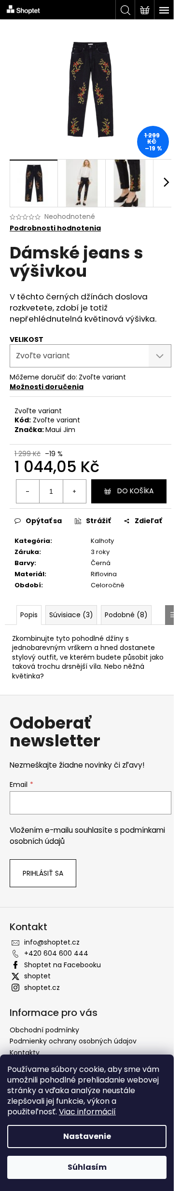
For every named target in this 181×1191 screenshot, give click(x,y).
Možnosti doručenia (47, 387)
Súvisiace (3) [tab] (71, 615)
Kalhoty (102, 540)
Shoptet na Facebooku (62, 965)
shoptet (37, 976)
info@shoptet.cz (52, 942)
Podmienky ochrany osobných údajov (73, 1041)
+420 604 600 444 (56, 953)
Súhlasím (87, 1167)
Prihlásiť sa (43, 873)
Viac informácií (87, 1111)
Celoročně (108, 585)
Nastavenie (87, 1136)
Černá (101, 563)
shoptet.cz (42, 987)
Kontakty (25, 1052)
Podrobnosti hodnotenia (55, 228)
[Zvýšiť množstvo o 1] (74, 491)
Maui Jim (60, 429)
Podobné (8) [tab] (126, 615)
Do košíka (135, 491)
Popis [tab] (29, 615)
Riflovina (104, 574)
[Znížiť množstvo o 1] (28, 491)
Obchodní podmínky (44, 1030)
